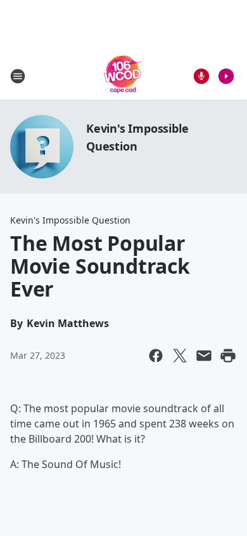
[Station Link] (123, 76)
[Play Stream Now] (226, 76)
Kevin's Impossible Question (70, 220)
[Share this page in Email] (204, 356)
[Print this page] (228, 356)
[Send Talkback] (201, 76)
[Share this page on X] (180, 356)
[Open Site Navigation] (17, 76)
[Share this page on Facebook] (156, 356)
